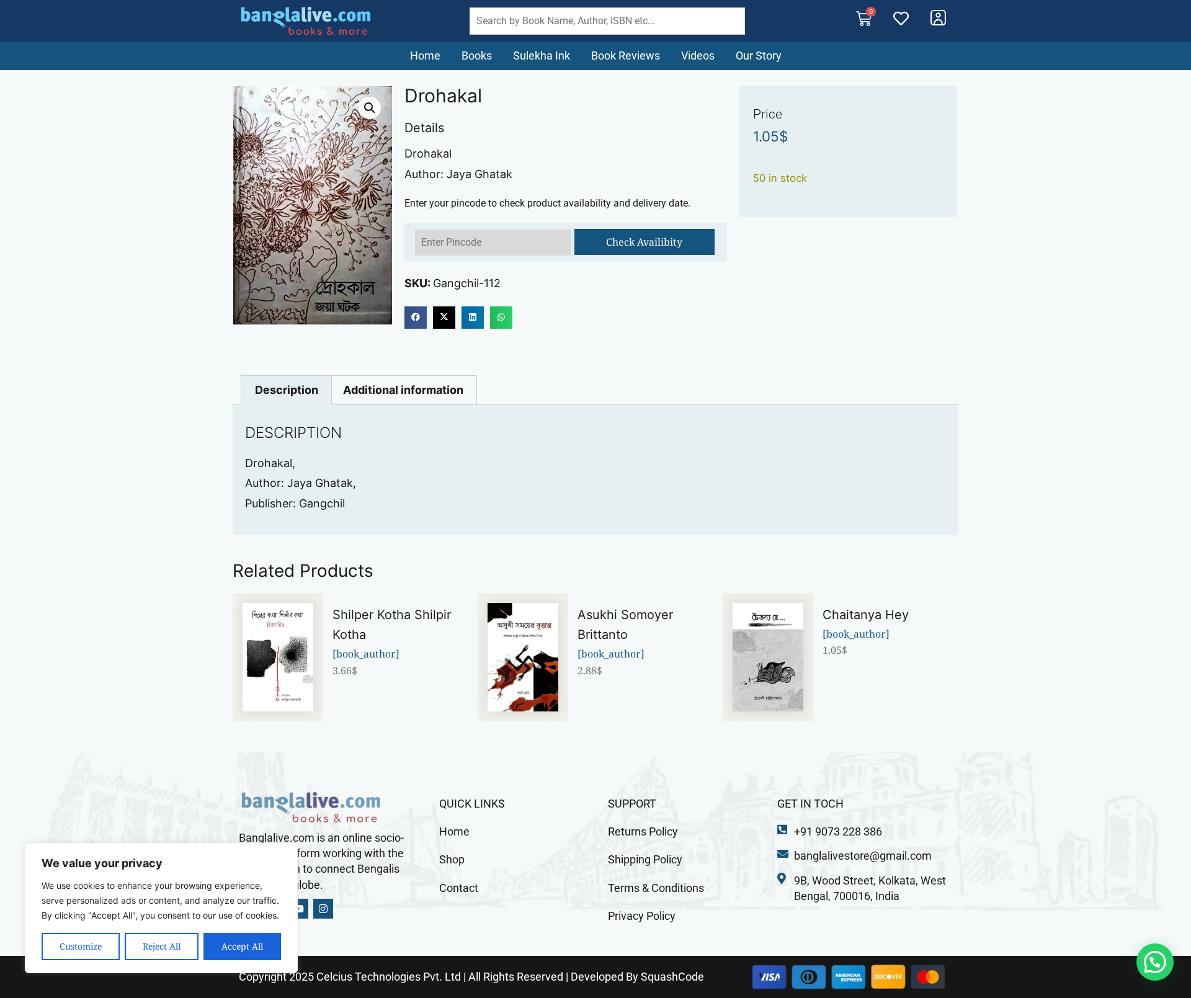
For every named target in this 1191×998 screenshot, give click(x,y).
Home (425, 55)
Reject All (162, 946)
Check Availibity (644, 242)
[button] (370, 108)
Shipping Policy (645, 859)
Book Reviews (625, 55)
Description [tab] (286, 389)
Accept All (242, 946)
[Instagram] (323, 909)
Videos (698, 55)
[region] (161, 908)
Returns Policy (643, 831)
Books (477, 55)
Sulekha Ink (541, 55)
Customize (81, 946)
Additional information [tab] (403, 389)
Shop (452, 859)
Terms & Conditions (656, 887)
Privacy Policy (642, 915)
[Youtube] (298, 909)
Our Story (759, 55)
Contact (458, 887)
